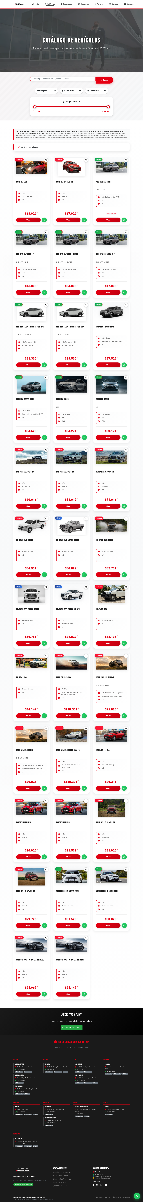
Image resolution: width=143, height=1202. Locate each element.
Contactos (130, 4)
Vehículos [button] (51, 4)
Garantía (114, 4)
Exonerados (67, 4)
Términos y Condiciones (122, 1197)
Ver (29, 220)
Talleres (100, 4)
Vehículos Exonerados (63, 1175)
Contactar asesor (72, 1027)
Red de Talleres (60, 1182)
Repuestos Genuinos (62, 1179)
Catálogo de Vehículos (63, 1172)
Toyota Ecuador (61, 1185)
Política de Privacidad (104, 1197)
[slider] (34, 106)
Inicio (36, 4)
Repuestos (84, 4)
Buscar (105, 80)
